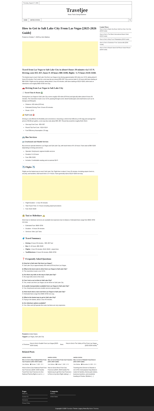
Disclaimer (25, 400)
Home (25, 20)
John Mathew (45, 37)
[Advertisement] (60, 53)
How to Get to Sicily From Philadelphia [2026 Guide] (114, 39)
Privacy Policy (26, 403)
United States (35, 20)
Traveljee (77, 10)
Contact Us (25, 396)
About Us (24, 393)
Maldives (52, 393)
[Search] (130, 20)
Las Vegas (31, 336)
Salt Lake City (39, 336)
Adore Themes (93, 408)
